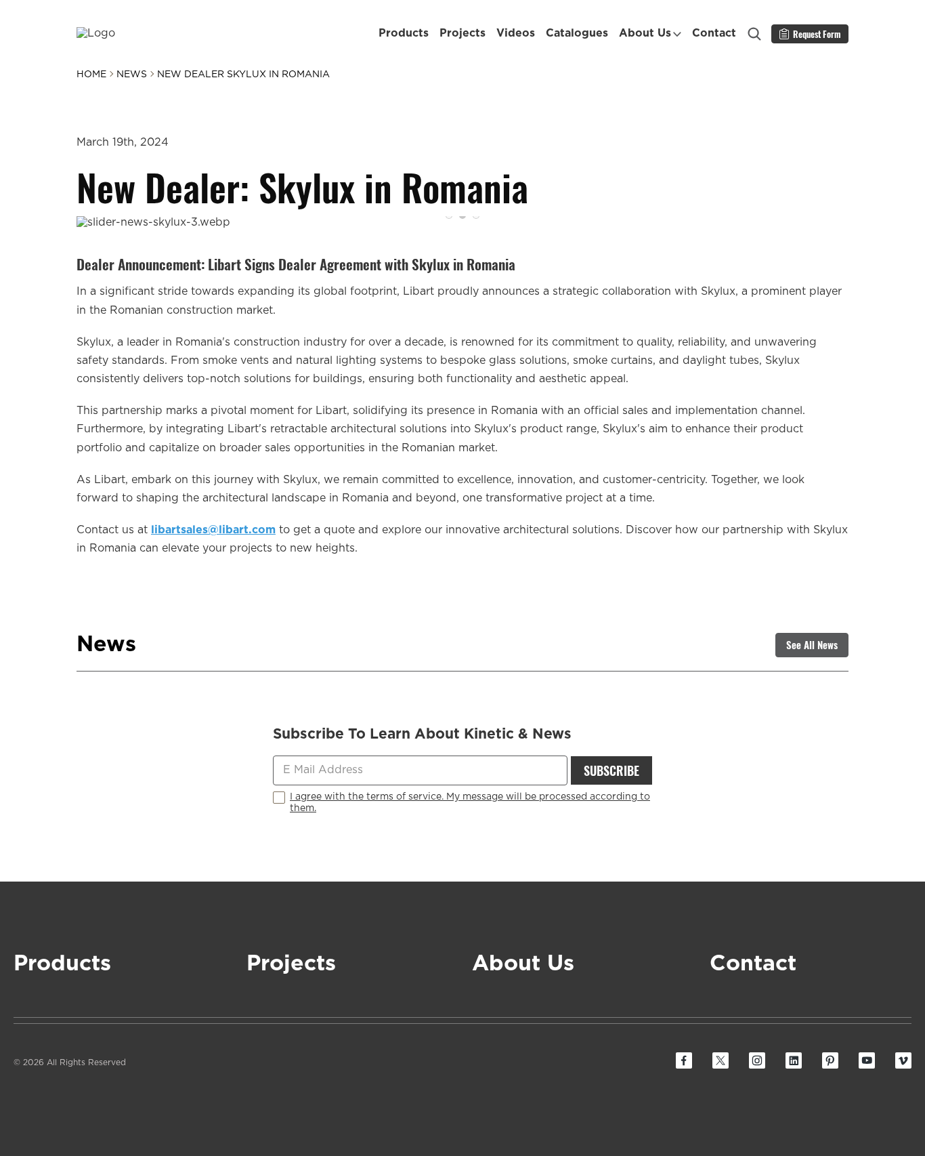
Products (404, 33)
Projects (462, 33)
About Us (645, 33)
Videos (515, 33)
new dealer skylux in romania (243, 74)
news (131, 74)
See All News (812, 644)
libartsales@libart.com (213, 529)
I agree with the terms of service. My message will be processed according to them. (470, 802)
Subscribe (611, 770)
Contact (714, 33)
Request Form (817, 34)
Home (91, 74)
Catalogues (577, 33)
